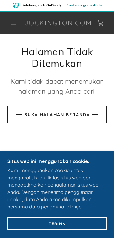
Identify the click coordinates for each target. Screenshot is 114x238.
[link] (58, 23)
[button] (13, 23)
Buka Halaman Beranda (57, 114)
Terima (57, 223)
